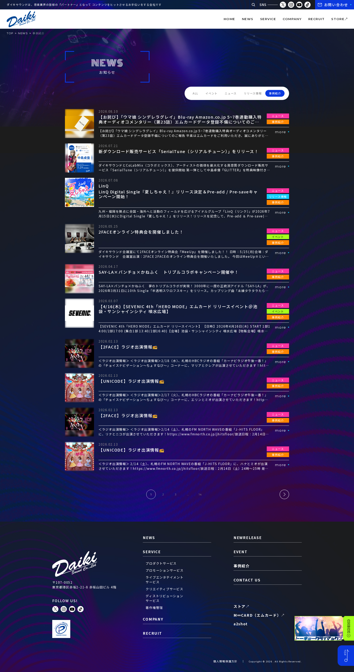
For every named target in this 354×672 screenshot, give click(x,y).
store (337, 19)
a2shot (241, 623)
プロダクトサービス (161, 563)
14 (200, 494)
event (240, 551)
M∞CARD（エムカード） (257, 615)
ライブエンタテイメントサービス (164, 579)
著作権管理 (154, 607)
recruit (316, 19)
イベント (211, 93)
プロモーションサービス (164, 570)
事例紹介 (275, 93)
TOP (10, 33)
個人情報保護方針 (225, 661)
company (292, 19)
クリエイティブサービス (164, 589)
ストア (240, 606)
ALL (195, 93)
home (229, 19)
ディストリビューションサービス (164, 598)
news (247, 19)
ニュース (231, 93)
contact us (247, 579)
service (268, 19)
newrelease (248, 537)
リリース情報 (253, 93)
